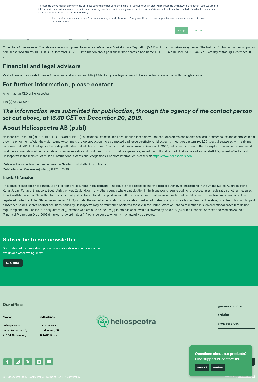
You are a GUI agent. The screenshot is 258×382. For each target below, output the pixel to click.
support (202, 367)
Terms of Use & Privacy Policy (63, 376)
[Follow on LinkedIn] (39, 361)
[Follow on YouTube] (49, 361)
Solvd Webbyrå (246, 376)
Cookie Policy (36, 376)
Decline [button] (198, 30)
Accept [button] (181, 30)
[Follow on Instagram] (18, 361)
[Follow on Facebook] (7, 361)
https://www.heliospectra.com (173, 156)
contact (218, 367)
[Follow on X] (28, 361)
